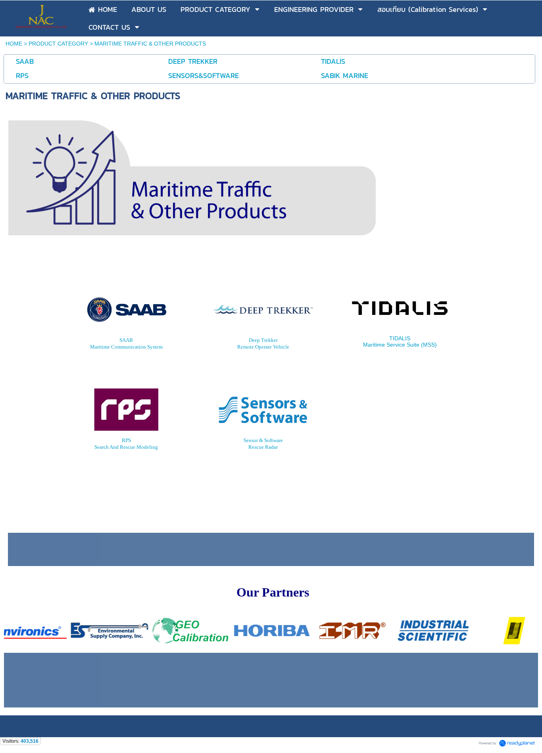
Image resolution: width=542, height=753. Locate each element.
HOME (14, 43)
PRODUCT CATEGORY (58, 43)
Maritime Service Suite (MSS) (400, 344)
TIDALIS (399, 338)
